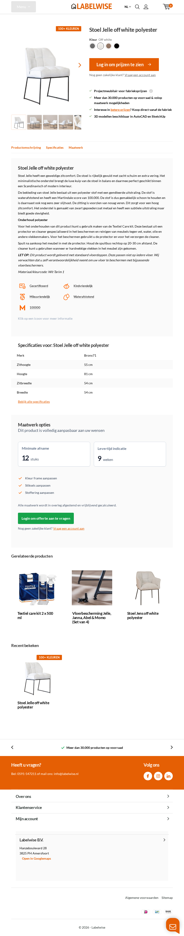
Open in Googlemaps (36, 858)
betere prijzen (120, 110)
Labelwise (98, 927)
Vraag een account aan (140, 75)
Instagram (158, 776)
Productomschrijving (26, 147)
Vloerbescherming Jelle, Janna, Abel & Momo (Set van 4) (91, 617)
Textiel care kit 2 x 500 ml (35, 615)
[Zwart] (117, 46)
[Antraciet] (92, 46)
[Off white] (100, 46)
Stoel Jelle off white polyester (33, 704)
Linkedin (168, 776)
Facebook (148, 776)
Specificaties (55, 147)
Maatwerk (76, 147)
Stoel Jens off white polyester (143, 615)
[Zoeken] (137, 7)
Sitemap (167, 898)
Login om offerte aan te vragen (46, 518)
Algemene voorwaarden (141, 898)
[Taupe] (108, 46)
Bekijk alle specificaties (34, 401)
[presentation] (75, 65)
